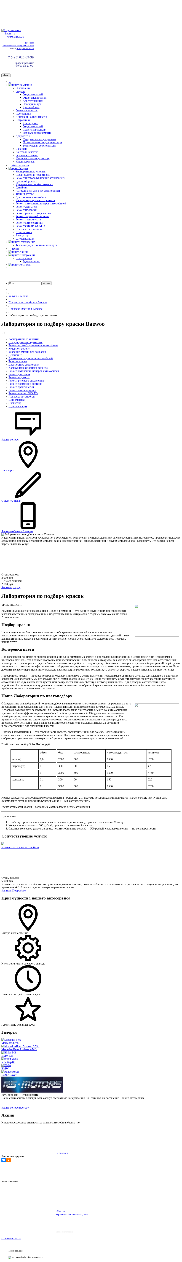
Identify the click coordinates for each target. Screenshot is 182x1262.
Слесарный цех (32, 104)
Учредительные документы (39, 139)
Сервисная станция (34, 129)
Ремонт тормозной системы (32, 216)
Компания (25, 84)
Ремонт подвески (26, 209)
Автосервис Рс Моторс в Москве (101, 1169)
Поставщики (23, 113)
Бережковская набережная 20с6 (18, 45)
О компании (23, 88)
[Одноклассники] (8, 1160)
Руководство (30, 123)
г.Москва (29, 42)
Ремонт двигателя (26, 206)
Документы (23, 135)
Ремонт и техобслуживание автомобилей (40, 177)
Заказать (6, 890)
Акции (23, 251)
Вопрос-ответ (24, 258)
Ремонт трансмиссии (28, 219)
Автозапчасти (20, 165)
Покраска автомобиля (29, 229)
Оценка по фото (11, 1238)
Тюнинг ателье (25, 193)
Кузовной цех (31, 107)
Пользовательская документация (42, 142)
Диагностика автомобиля (31, 197)
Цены (15, 248)
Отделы (20, 91)
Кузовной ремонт (26, 181)
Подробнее (19, 890)
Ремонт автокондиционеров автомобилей (41, 203)
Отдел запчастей (33, 94)
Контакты (25, 264)
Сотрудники (23, 119)
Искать (46, 283)
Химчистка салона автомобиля (20, 847)
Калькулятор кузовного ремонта (35, 200)
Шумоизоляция (25, 238)
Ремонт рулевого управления (33, 213)
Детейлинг (22, 187)
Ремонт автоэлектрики (29, 222)
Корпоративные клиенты (31, 171)
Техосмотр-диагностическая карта (36, 245)
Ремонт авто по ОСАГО (30, 225)
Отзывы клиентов (27, 110)
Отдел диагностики (35, 97)
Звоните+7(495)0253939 (14, 35)
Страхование (27, 241)
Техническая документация (39, 145)
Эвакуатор (22, 235)
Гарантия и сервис (27, 155)
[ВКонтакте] (3, 1160)
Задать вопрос (31, 261)
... (10, 81)
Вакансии (22, 148)
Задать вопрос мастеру (15, 1107)
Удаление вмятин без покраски (34, 184)
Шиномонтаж (24, 232)
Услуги (23, 168)
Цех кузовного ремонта (37, 132)
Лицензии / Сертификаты (31, 116)
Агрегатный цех (33, 100)
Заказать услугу (10, 587)
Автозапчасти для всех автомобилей (38, 190)
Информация (27, 254)
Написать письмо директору (33, 158)
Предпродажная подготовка (33, 174)
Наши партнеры (25, 161)
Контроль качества (27, 151)
